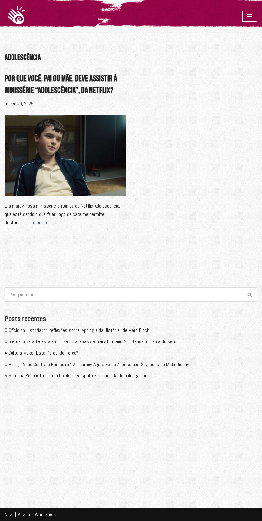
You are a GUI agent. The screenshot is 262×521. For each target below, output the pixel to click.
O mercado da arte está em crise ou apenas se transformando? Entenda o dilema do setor (91, 341)
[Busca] (250, 294)
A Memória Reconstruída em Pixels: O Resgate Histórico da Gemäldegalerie (76, 375)
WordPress (45, 514)
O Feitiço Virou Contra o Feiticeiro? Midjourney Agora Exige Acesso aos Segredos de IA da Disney (97, 364)
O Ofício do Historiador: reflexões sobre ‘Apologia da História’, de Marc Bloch (77, 330)
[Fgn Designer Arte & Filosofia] (16, 16)
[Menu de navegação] (249, 16)
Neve (9, 514)
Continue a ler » (42, 222)
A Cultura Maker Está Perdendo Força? (41, 352)
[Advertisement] (131, 437)
